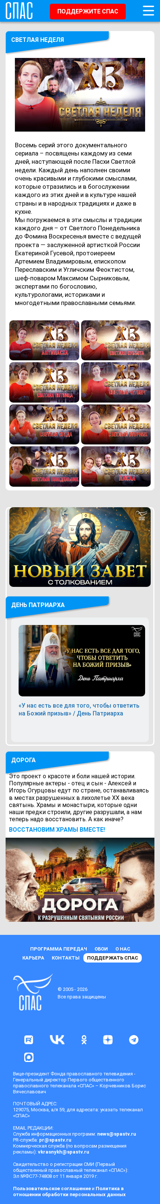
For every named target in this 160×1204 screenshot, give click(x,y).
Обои (101, 949)
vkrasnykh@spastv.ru (63, 1152)
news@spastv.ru (116, 1134)
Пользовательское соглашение (52, 1188)
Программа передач (58, 949)
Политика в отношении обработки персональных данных (69, 1191)
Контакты (66, 958)
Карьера (33, 958)
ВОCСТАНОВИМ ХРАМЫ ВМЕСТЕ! (57, 829)
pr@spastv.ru (55, 1140)
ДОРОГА (23, 760)
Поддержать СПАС (112, 958)
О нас (122, 949)
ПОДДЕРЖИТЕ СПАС (87, 11)
